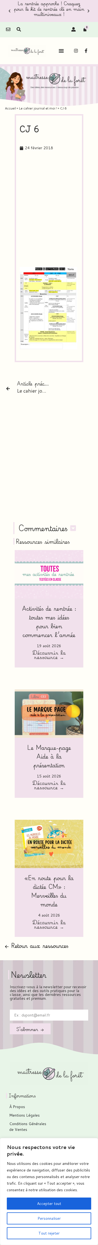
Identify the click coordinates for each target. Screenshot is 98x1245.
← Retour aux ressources (36, 945)
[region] (49, 1191)
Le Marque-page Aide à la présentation (49, 756)
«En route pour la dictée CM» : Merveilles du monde (49, 891)
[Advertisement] (49, 209)
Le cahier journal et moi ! (38, 108)
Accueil (10, 108)
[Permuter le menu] (61, 50)
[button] (9, 11)
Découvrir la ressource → (49, 655)
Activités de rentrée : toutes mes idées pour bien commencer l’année (49, 622)
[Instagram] (76, 50)
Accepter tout (49, 1203)
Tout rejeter (49, 1233)
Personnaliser (49, 1218)
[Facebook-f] (86, 50)
